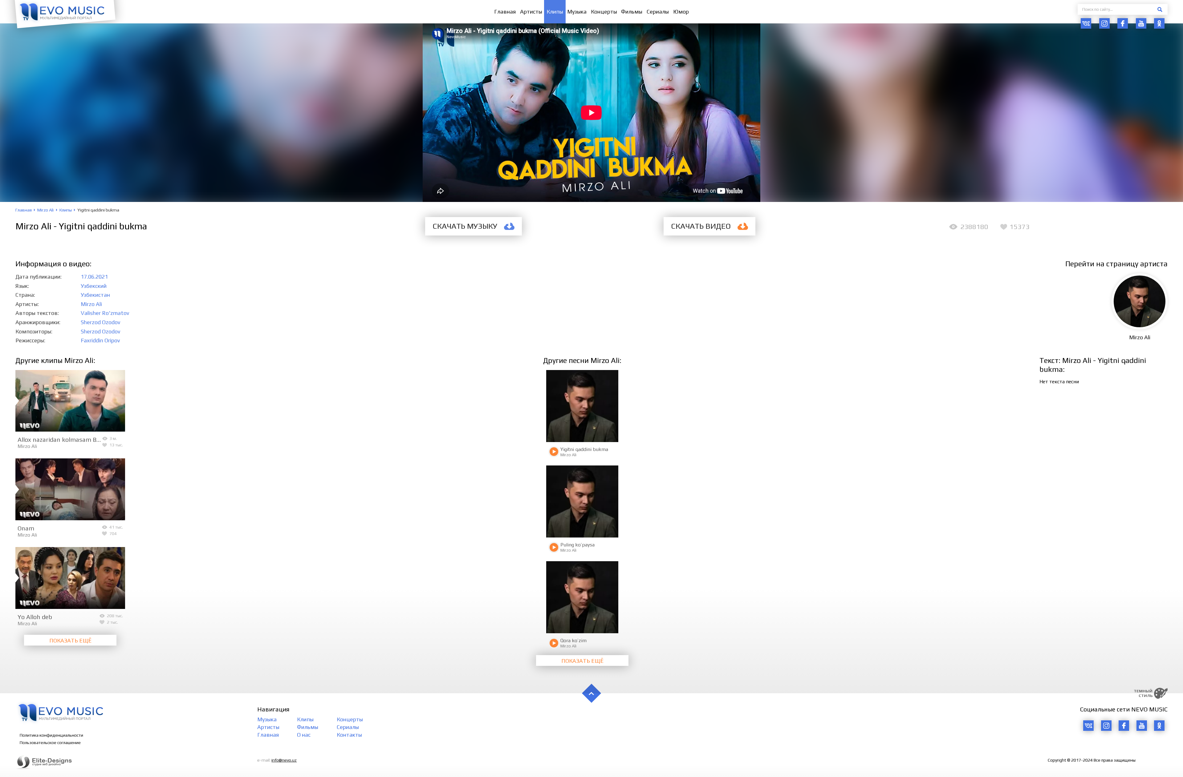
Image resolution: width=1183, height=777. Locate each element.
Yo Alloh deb (35, 616)
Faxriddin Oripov (100, 340)
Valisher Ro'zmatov (105, 313)
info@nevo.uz (284, 760)
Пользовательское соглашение (50, 742)
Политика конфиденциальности (51, 735)
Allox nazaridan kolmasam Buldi (62, 439)
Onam (26, 528)
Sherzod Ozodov (100, 322)
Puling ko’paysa (577, 545)
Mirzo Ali (91, 304)
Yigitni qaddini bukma (584, 449)
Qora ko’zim (573, 640)
